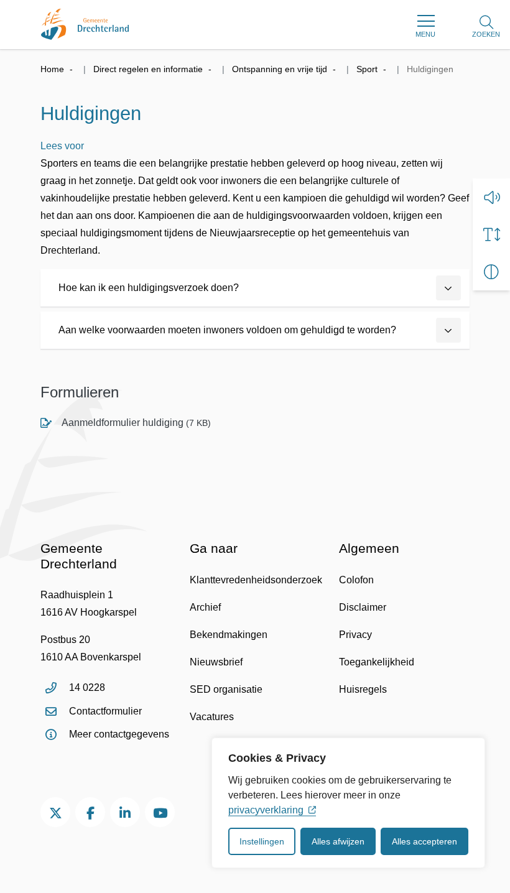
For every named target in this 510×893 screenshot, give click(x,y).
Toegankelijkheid (376, 662)
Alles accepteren (424, 841)
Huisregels (363, 689)
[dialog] (348, 803)
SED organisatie (226, 689)
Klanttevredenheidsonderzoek (256, 580)
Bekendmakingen (228, 634)
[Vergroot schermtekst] (491, 234)
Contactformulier (105, 711)
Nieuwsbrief (216, 662)
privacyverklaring (266, 810)
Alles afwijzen (338, 841)
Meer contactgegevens (119, 734)
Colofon (356, 580)
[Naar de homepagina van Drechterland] (85, 24)
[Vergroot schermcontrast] (491, 271)
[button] (491, 197)
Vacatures (212, 716)
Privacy (355, 634)
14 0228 (87, 687)
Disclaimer (362, 607)
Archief (205, 607)
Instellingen (261, 841)
